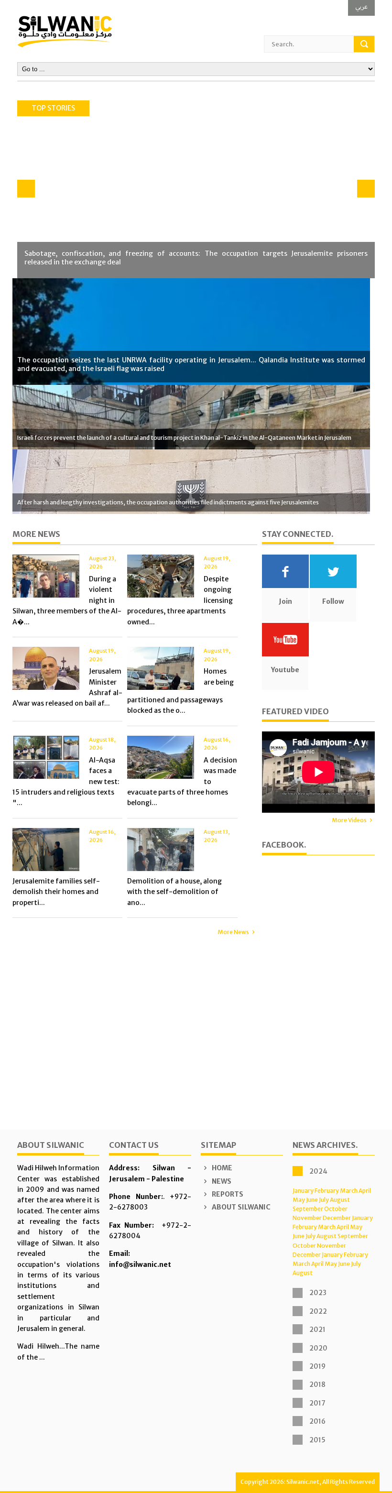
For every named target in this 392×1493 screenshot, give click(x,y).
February (327, 1190)
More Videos (349, 820)
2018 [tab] (317, 1384)
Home (221, 1168)
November (307, 1217)
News (220, 1181)
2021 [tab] (317, 1329)
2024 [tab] (318, 1171)
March (349, 1190)
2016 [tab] (317, 1421)
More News (233, 932)
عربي (361, 6)
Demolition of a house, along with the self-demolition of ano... (174, 892)
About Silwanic (240, 1207)
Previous (26, 188)
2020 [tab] (318, 1348)
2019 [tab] (317, 1366)
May (299, 1199)
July (324, 1199)
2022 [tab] (318, 1311)
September (308, 1208)
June (312, 1199)
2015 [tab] (317, 1440)
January (303, 1190)
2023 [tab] (318, 1292)
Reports (226, 1194)
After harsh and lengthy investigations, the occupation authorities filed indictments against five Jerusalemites (168, 502)
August (340, 1199)
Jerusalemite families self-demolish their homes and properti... (56, 892)
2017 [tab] (317, 1403)
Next (366, 188)
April (365, 1190)
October (336, 1208)
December (337, 1217)
